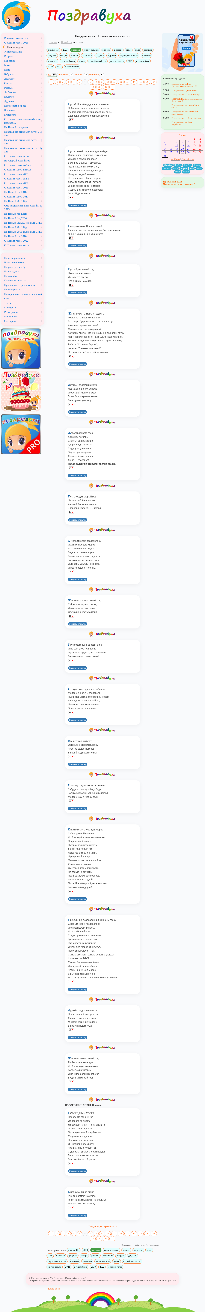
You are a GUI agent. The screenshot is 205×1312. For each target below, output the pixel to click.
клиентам (52, 61)
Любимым (10, 92)
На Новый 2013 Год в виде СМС (23, 231)
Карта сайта (54, 1288)
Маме (7, 65)
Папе (7, 69)
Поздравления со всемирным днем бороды (185, 112)
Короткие (9, 60)
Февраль (166, 168)
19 (99, 87)
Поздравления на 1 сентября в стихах (185, 106)
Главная (53, 42)
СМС (7, 298)
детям (82, 61)
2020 (50, 66)
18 (93, 87)
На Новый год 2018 (15, 192)
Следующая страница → (102, 1226)
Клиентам (10, 114)
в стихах (75, 50)
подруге (100, 55)
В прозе (8, 56)
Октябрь (168, 165)
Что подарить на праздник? (179, 184)
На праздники (12, 271)
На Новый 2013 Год (15, 227)
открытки (65, 74)
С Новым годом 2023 (16, 42)
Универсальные (13, 51)
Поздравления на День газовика (186, 118)
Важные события (14, 262)
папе (137, 50)
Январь (197, 165)
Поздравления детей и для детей (23, 293)
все (52, 74)
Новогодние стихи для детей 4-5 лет (23, 149)
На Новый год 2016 (15, 236)
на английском (68, 61)
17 (154, 82)
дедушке (52, 55)
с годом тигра (72, 66)
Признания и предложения (19, 284)
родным (74, 55)
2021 (130, 61)
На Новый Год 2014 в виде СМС (23, 222)
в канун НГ (53, 50)
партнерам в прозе (129, 55)
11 (114, 82)
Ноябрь (177, 165)
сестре (63, 55)
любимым (87, 55)
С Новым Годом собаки (17, 165)
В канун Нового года (16, 38)
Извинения (10, 316)
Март (175, 168)
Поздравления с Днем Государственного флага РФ (184, 85)
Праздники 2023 (172, 181)
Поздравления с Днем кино (184, 90)
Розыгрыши (11, 311)
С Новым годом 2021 (16, 174)
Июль (177, 172)
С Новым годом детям (17, 156)
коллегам (146, 55)
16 (147, 82)
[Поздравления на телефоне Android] (182, 52)
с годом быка (142, 61)
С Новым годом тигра (16, 245)
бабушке (148, 50)
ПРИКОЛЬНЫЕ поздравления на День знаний (187, 100)
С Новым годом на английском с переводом (23, 121)
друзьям (112, 55)
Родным (8, 87)
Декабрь (187, 165)
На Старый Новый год (17, 160)
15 (141, 82)
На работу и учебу (14, 266)
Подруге (9, 96)
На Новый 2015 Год (15, 201)
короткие (118, 50)
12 (121, 82)
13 (127, 82)
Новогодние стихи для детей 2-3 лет (23, 133)
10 (108, 82)
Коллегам (9, 110)
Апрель (184, 168)
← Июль (175, 159)
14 (134, 82)
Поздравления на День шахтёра (186, 94)
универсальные (91, 50)
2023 (65, 50)
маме (128, 50)
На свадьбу (10, 275)
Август (182, 135)
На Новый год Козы (15, 213)
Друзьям (9, 101)
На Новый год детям (16, 127)
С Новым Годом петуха (17, 169)
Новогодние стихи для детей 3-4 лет (23, 141)
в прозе (106, 50)
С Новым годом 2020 (16, 183)
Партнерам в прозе (15, 105)
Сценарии (10, 320)
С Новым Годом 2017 (16, 196)
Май (192, 168)
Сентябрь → (187, 159)
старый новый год (97, 61)
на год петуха (117, 61)
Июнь (199, 168)
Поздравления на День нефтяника (182, 123)
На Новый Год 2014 (15, 218)
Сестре (8, 83)
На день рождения (14, 257)
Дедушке (9, 78)
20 (106, 87)
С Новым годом (14, 47)
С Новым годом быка (16, 178)
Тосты (7, 302)
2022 (59, 66)
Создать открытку (77, 127)
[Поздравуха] (22, 15)
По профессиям (13, 289)
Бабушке (9, 74)
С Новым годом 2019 (16, 187)
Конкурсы (10, 307)
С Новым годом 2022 (16, 240)
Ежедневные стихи (15, 280)
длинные (80, 74)
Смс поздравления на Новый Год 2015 (23, 207)
